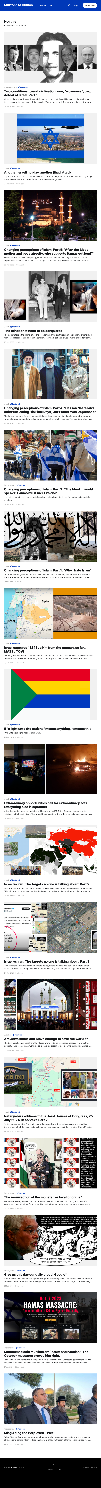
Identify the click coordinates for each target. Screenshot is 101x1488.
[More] (51, 5)
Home (43, 5)
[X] (53, 1465)
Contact (50, 1469)
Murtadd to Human (18, 5)
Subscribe (89, 5)
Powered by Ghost (90, 1467)
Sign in (77, 5)
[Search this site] (69, 5)
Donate (58, 1469)
